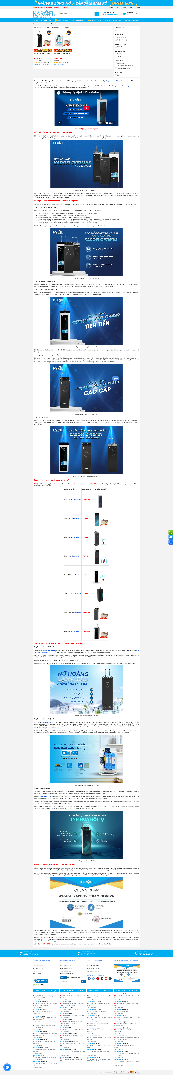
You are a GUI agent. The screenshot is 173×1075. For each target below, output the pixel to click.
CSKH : (93, 965)
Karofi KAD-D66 (50, 650)
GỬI (83, 981)
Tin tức (117, 7)
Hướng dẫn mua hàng (93, 971)
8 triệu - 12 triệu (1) (122, 40)
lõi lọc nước (44, 870)
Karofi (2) (119, 30)
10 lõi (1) (119, 56)
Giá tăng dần (55, 27)
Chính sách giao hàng (66, 965)
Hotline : (93, 963)
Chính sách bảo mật (65, 971)
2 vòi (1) (119, 75)
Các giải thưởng (37, 971)
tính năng (126, 86)
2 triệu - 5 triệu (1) (121, 37)
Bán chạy (46, 27)
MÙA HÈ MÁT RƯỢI (63, 20)
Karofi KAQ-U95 (46, 722)
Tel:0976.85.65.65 (37, 999)
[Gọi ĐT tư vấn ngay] (170, 532)
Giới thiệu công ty (37, 963)
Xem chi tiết (77, 518)
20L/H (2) (119, 47)
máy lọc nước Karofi (111, 81)
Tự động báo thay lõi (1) (123, 68)
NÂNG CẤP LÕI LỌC (78, 20)
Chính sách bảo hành (126, 7)
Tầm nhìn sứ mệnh (38, 965)
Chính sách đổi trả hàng (66, 968)
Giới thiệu (111, 7)
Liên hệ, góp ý (37, 973)
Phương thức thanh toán (66, 973)
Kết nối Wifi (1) (121, 63)
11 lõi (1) (119, 53)
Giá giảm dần (65, 27)
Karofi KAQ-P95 (46, 796)
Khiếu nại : (93, 968)
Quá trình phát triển (38, 968)
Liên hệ (138, 7)
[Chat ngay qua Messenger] (170, 537)
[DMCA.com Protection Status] (46, 985)
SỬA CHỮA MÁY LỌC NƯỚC (114, 20)
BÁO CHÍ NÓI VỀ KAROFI (132, 20)
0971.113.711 (46, 944)
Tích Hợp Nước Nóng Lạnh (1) (125, 65)
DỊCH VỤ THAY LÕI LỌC (95, 20)
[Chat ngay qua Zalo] (170, 542)
